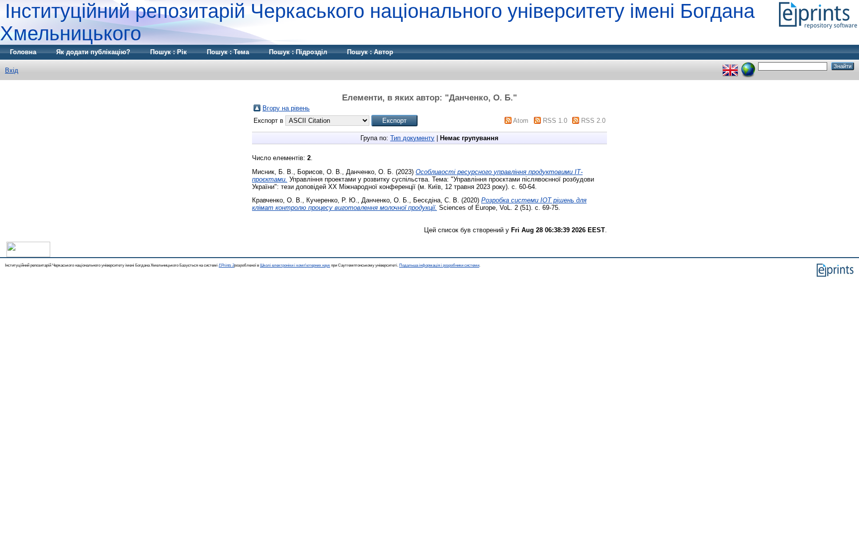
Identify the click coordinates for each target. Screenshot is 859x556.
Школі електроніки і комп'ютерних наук (295, 265)
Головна (23, 52)
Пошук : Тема (228, 52)
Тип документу (412, 138)
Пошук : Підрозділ (298, 52)
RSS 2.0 (593, 120)
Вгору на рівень (286, 108)
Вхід (11, 70)
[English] (730, 66)
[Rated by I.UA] (28, 255)
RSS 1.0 (555, 120)
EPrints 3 (226, 265)
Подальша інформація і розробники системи (439, 265)
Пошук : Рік (168, 52)
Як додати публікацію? (93, 52)
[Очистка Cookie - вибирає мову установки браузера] (748, 66)
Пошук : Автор (370, 52)
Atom (520, 120)
